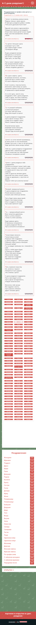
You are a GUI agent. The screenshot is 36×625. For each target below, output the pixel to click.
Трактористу (8, 414)
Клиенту (8, 311)
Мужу (6, 493)
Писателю (28, 316)
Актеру (18, 308)
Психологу (18, 340)
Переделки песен (10, 563)
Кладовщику (8, 398)
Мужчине (7, 460)
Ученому (18, 369)
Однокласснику (9, 538)
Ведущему (8, 304)
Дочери (7, 491)
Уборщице (18, 411)
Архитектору (8, 369)
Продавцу (18, 372)
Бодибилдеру (9, 401)
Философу (28, 403)
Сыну (6, 488)
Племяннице (9, 502)
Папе (6, 471)
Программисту (28, 327)
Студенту (9, 340)
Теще (6, 535)
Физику (18, 380)
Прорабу (8, 416)
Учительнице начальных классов (8, 354)
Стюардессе (18, 403)
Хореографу (8, 358)
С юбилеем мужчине (11, 560)
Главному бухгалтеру (28, 305)
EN (16, 622)
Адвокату (28, 360)
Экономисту (28, 369)
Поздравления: (19, 453)
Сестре (6, 485)
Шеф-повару (28, 365)
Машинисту (18, 401)
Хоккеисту (8, 324)
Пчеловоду (28, 383)
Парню (6, 477)
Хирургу (28, 346)
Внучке (6, 518)
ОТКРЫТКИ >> (9, 570)
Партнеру (9, 321)
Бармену (28, 388)
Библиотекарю (19, 396)
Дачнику (8, 351)
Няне (9, 346)
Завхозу (28, 380)
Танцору (28, 348)
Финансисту (18, 388)
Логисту (28, 391)
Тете (5, 513)
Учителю (8, 299)
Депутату (9, 338)
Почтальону (28, 409)
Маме (6, 468)
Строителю (28, 338)
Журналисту (28, 372)
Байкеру (28, 329)
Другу (6, 466)
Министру (9, 327)
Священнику (28, 319)
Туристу (18, 358)
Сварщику (8, 385)
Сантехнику (8, 406)
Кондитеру (8, 374)
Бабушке (7, 504)
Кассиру (18, 383)
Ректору (28, 377)
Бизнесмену (28, 335)
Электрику (18, 351)
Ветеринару (8, 391)
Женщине (7, 457)
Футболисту (18, 304)
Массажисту (8, 388)
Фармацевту (8, 403)
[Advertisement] (18, 592)
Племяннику (8, 499)
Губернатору (8, 333)
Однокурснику (28, 374)
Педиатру (9, 383)
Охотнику (28, 311)
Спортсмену (8, 308)
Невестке (7, 524)
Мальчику (7, 543)
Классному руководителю (28, 309)
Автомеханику (28, 406)
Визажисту (28, 385)
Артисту (17, 38)
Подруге (7, 463)
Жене (6, 496)
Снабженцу (18, 406)
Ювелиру (9, 411)
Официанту (18, 419)
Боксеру (8, 360)
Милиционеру (19, 374)
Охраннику (8, 393)
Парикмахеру (18, 329)
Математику (18, 363)
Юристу (28, 324)
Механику (9, 365)
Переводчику (8, 372)
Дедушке (7, 507)
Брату (6, 482)
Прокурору (8, 348)
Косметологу (8, 380)
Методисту (28, 396)
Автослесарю (28, 416)
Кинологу (9, 419)
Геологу (18, 416)
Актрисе (18, 338)
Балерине (9, 363)
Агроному (28, 398)
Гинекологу (28, 363)
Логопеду (28, 411)
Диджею (18, 346)
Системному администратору (8, 378)
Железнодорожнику (18, 366)
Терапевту (28, 414)
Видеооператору (18, 409)
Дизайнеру (28, 351)
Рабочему (18, 319)
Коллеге (7, 480)
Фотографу (18, 314)
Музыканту (18, 311)
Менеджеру (18, 343)
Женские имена (10, 549)
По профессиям (10, 554)
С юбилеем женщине (12, 557)
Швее (28, 401)
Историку (9, 409)
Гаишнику (19, 348)
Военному (28, 301)
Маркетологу (18, 398)
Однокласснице (10, 540)
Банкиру (18, 391)
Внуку (6, 516)
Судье (8, 343)
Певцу (8, 319)
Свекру (6, 527)
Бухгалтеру (8, 301)
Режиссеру (18, 360)
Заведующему (9, 316)
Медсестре (18, 333)
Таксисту (9, 396)
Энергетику (18, 353)
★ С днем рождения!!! (13, 3)
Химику (18, 385)
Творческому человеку (9, 330)
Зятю (6, 521)
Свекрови (7, 529)
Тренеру (18, 299)
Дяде (6, 510)
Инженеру (28, 333)
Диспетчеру (18, 414)
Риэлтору (19, 393)
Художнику (18, 316)
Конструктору (28, 353)
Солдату (28, 314)
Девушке (7, 474)
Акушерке (28, 419)
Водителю (9, 314)
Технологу (28, 393)
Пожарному (28, 340)
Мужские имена (10, 552)
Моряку (28, 321)
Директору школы (28, 343)
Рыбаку (28, 299)
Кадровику (18, 377)
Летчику (18, 335)
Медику (18, 327)
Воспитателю (18, 301)
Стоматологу (8, 335)
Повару (18, 324)
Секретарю (28, 358)
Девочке (7, 546)
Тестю (6, 532)
